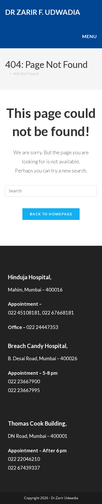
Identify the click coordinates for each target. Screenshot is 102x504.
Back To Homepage (51, 213)
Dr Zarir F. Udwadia (42, 12)
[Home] (6, 73)
